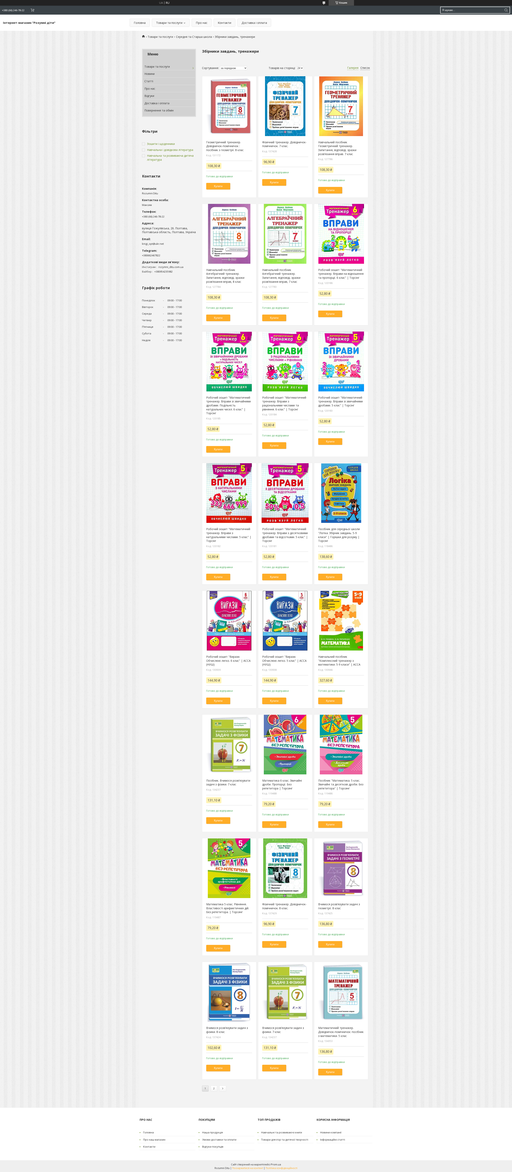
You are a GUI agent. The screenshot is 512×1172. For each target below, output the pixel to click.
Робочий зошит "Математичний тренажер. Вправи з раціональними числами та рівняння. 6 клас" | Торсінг (284, 403)
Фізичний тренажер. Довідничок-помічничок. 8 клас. (284, 906)
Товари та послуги (169, 23)
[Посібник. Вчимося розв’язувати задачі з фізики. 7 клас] (229, 745)
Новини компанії (330, 1132)
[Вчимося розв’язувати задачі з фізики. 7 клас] (285, 992)
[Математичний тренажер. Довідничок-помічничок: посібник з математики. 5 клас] (341, 992)
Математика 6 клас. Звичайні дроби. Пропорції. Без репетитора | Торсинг (282, 784)
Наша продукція (212, 1132)
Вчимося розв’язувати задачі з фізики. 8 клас (227, 1030)
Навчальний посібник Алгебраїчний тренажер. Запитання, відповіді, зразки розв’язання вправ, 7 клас (281, 276)
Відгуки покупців (212, 1146)
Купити (218, 186)
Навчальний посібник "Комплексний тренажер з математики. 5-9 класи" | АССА (339, 660)
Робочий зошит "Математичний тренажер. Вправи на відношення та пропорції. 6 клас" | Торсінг (341, 274)
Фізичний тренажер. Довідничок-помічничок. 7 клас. (284, 144)
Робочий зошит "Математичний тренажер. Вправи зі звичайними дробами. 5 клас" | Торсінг (340, 401)
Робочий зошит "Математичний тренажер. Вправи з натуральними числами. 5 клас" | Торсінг (228, 535)
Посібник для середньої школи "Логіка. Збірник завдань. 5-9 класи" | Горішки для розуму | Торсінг (339, 535)
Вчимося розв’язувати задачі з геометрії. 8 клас (339, 906)
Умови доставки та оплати (219, 1139)
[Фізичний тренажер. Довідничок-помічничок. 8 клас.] (285, 868)
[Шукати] (506, 10)
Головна (140, 23)
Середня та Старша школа (194, 37)
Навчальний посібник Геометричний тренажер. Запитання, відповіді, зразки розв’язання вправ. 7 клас (337, 148)
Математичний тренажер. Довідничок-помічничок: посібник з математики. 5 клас (341, 1032)
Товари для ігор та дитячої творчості (284, 1139)
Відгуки (149, 96)
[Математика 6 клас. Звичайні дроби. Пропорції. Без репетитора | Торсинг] (285, 745)
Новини (149, 74)
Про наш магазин (154, 1139)
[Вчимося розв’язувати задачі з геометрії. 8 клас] (341, 868)
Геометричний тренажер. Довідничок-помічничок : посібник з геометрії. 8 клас (225, 146)
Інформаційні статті (332, 1139)
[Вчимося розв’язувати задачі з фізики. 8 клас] (229, 992)
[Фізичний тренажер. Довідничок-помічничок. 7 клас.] (285, 106)
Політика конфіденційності (281, 1168)
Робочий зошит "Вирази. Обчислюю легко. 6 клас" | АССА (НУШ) (228, 660)
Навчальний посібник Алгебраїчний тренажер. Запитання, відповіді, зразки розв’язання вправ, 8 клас (225, 276)
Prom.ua (276, 1164)
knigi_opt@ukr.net (153, 244)
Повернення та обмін (159, 110)
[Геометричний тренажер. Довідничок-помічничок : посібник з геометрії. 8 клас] (229, 106)
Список (365, 68)
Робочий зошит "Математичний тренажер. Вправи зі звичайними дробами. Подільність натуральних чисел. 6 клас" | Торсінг (228, 405)
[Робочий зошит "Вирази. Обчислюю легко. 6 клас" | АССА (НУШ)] (229, 621)
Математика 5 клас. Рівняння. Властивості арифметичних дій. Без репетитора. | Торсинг (227, 908)
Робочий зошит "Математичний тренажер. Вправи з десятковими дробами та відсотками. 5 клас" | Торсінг (285, 535)
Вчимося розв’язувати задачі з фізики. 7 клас (283, 1030)
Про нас (201, 23)
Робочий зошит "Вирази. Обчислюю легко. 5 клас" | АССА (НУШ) (284, 660)
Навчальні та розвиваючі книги (281, 1132)
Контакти (224, 23)
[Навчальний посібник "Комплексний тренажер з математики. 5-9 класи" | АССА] (341, 621)
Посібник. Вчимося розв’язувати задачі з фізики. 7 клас (228, 782)
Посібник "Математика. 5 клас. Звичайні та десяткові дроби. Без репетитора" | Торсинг (340, 784)
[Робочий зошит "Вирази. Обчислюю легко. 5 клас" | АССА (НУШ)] (285, 621)
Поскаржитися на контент (247, 1168)
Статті (148, 81)
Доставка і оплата (254, 23)
